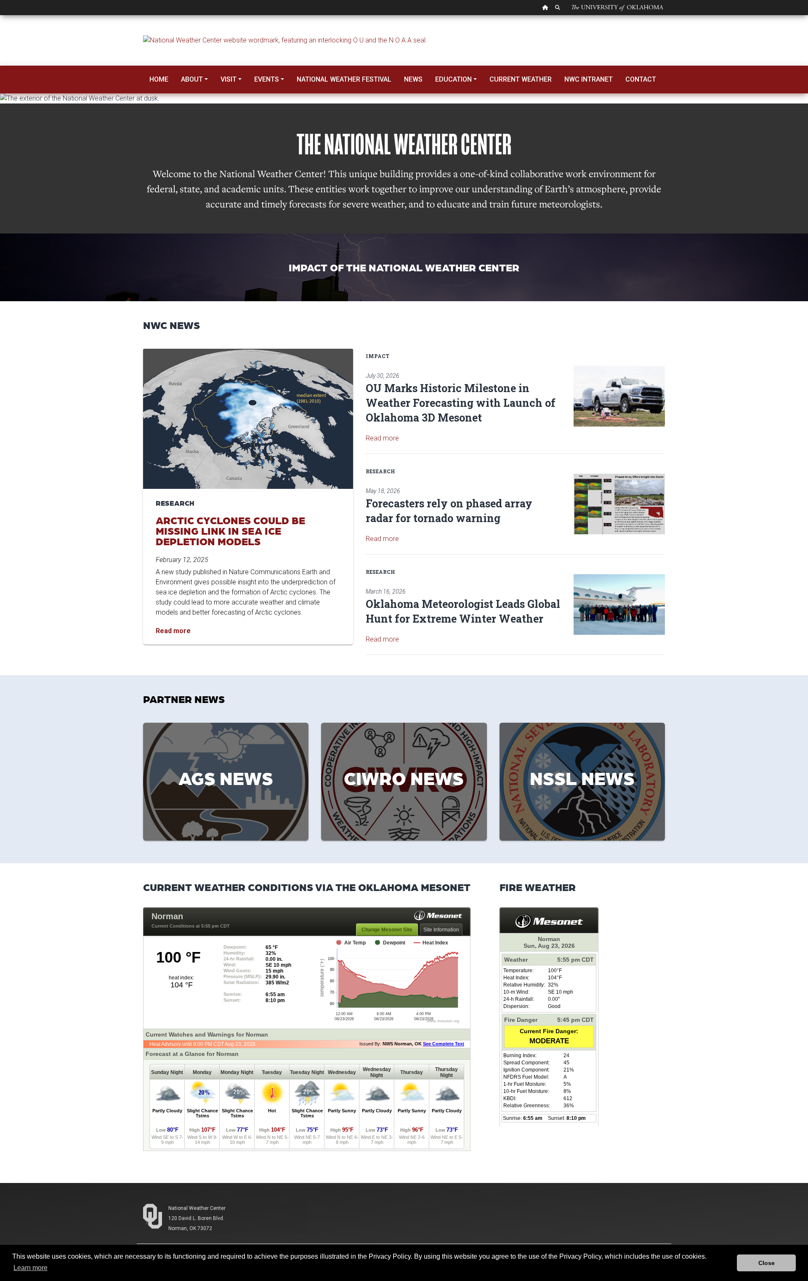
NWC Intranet (588, 79)
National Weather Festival (344, 79)
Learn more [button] (30, 1267)
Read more (382, 438)
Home (158, 79)
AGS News (225, 777)
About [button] (192, 79)
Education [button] (453, 79)
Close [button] (766, 1263)
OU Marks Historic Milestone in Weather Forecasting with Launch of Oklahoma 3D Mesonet (461, 402)
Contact (640, 79)
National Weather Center (197, 1208)
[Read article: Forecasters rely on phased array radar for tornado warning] (619, 504)
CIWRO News (404, 777)
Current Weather (520, 79)
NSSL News (582, 777)
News (413, 79)
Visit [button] (229, 79)
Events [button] (266, 79)
